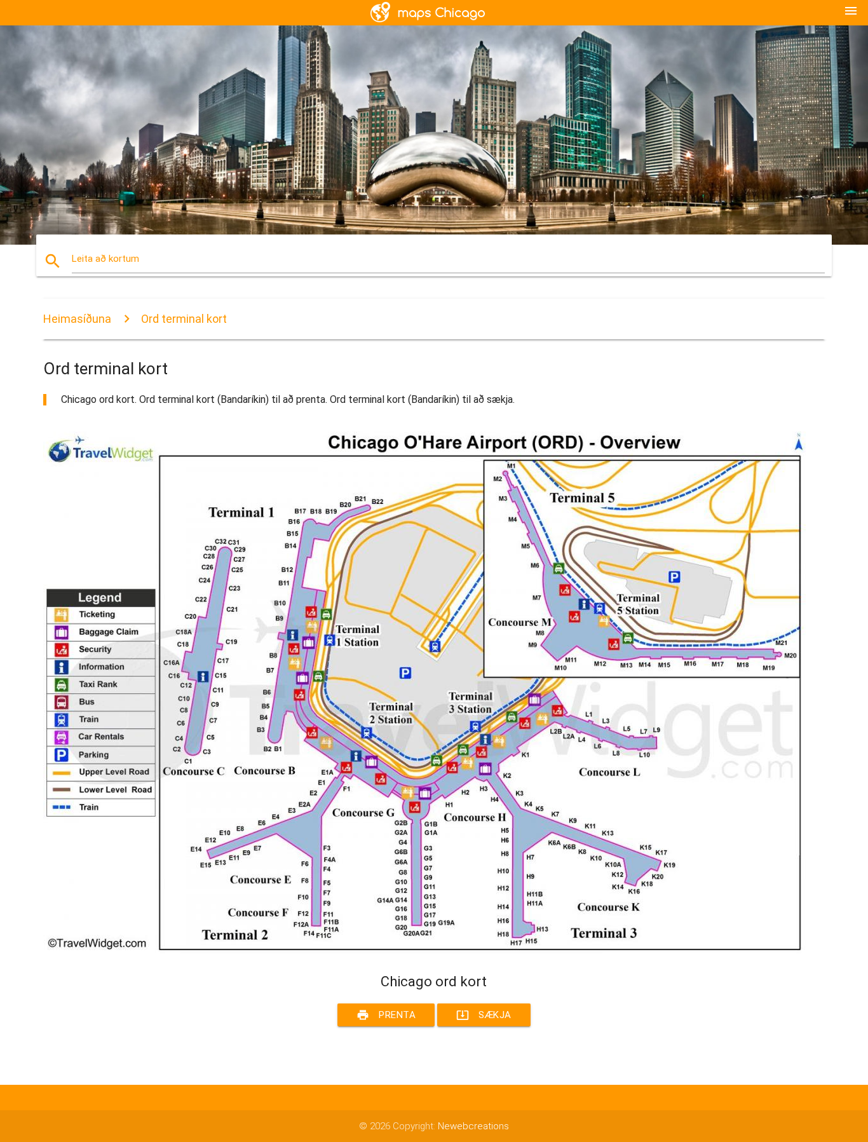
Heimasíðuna (77, 318)
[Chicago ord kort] (424, 950)
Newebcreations (473, 1126)
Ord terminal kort (184, 318)
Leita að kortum (105, 258)
